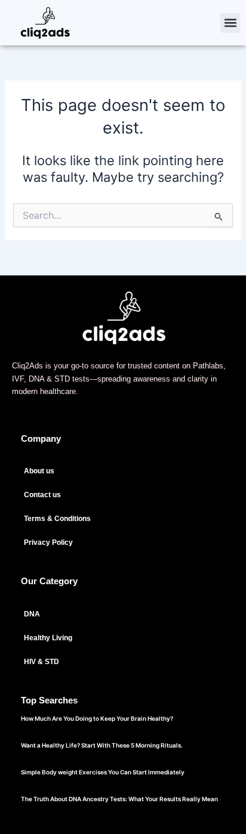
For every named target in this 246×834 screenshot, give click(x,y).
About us (39, 471)
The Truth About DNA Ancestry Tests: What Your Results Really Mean (119, 798)
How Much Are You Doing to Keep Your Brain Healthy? (97, 718)
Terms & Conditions (57, 518)
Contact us (42, 495)
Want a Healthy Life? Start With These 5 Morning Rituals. (102, 745)
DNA (32, 614)
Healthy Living (48, 638)
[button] (230, 23)
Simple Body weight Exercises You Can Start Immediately (102, 772)
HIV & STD (41, 662)
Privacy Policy (48, 542)
